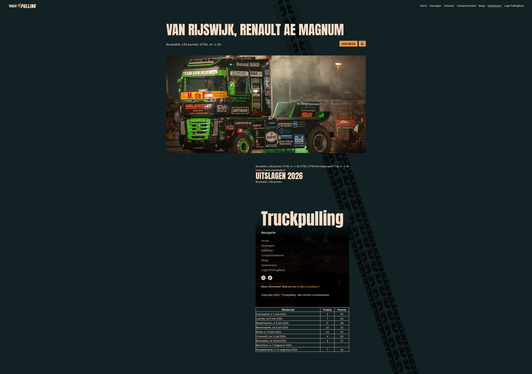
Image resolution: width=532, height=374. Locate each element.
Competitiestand (466, 5)
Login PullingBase (514, 5)
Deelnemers (494, 5)
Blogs (482, 5)
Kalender (449, 5)
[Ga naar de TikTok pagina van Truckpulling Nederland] (270, 278)
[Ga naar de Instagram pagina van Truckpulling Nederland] (263, 278)
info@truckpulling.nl (307, 286)
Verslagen (435, 5)
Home (423, 5)
